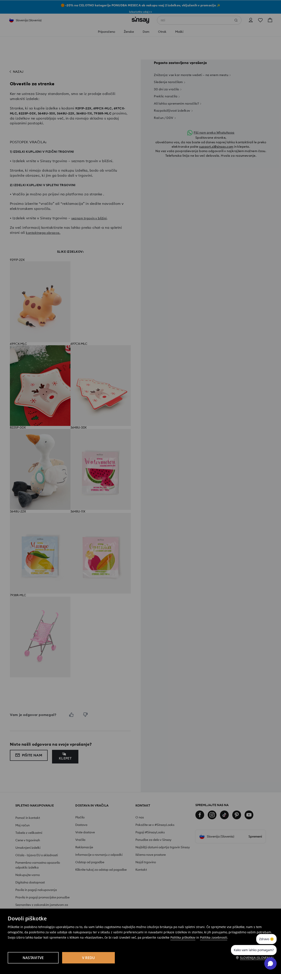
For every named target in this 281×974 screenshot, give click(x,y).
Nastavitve (33, 957)
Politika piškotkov (182, 937)
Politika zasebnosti (213, 937)
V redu (88, 957)
